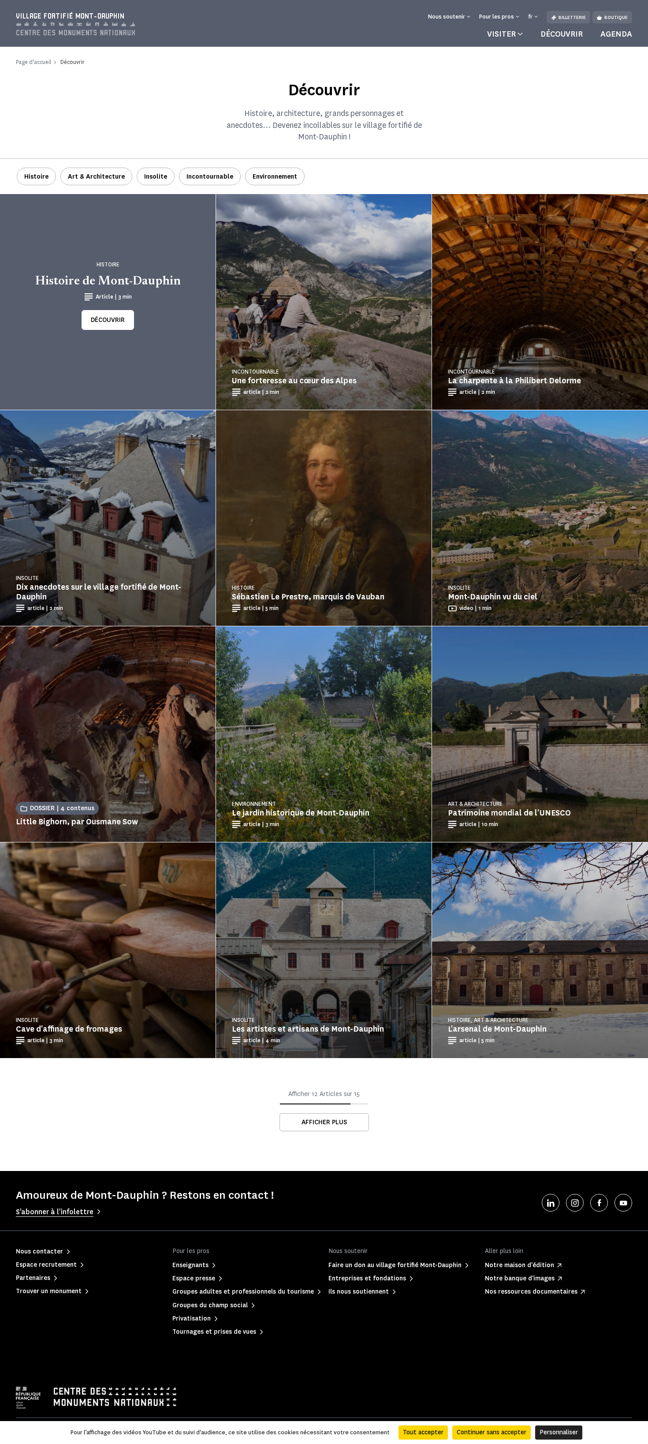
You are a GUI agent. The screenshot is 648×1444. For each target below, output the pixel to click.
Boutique (616, 17)
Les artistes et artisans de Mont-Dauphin (308, 1029)
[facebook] (599, 1203)
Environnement (275, 176)
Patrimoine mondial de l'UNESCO (509, 813)
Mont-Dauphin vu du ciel (492, 596)
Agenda (616, 34)
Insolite (155, 176)
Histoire (36, 176)
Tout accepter (423, 1432)
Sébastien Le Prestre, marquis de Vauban (308, 596)
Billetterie (572, 17)
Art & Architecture (96, 176)
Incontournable (209, 176)
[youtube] (623, 1203)
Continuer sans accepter (491, 1432)
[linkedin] (550, 1203)
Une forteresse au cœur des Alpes (294, 380)
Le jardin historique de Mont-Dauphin (300, 813)
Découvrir (561, 34)
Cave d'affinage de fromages (69, 1029)
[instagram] (575, 1203)
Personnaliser (559, 1432)
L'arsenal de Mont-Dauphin (497, 1029)
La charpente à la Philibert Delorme (514, 380)
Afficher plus (324, 1122)
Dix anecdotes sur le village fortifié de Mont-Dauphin (98, 592)
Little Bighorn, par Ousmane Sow (77, 821)
